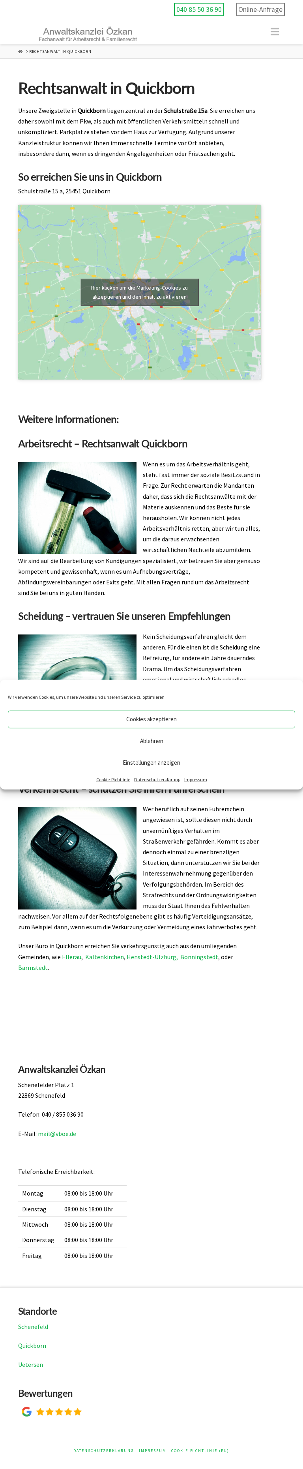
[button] (275, 31)
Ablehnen (151, 741)
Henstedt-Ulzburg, (152, 957)
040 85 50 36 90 (199, 9)
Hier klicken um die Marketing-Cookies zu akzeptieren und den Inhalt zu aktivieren (139, 292)
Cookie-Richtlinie (113, 779)
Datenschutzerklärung (157, 779)
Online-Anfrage (260, 9)
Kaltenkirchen (104, 957)
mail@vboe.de (57, 1134)
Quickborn (32, 1345)
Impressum (195, 779)
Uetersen (30, 1364)
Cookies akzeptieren (151, 719)
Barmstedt (33, 967)
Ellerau (71, 957)
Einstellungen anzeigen (151, 762)
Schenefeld (33, 1327)
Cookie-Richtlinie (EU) (200, 1450)
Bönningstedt (199, 957)
